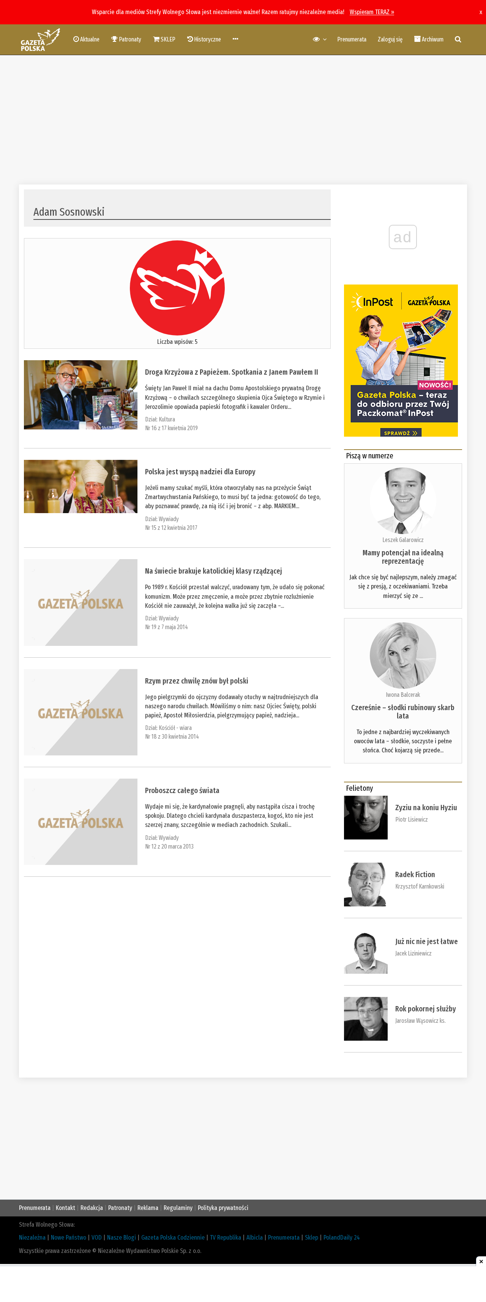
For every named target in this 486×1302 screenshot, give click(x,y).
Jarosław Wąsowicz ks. (420, 1020)
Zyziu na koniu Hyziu (426, 807)
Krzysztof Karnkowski (419, 886)
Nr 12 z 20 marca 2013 (169, 846)
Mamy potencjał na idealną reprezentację (403, 557)
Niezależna (32, 1238)
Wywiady (169, 519)
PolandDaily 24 (341, 1238)
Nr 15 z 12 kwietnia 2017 (171, 527)
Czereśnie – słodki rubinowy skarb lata (402, 711)
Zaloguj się (390, 39)
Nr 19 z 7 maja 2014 (166, 627)
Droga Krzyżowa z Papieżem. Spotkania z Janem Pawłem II (231, 372)
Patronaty (120, 1208)
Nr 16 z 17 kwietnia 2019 (171, 428)
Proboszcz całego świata (182, 790)
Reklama (147, 1208)
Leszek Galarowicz (403, 540)
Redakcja (91, 1208)
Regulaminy (178, 1208)
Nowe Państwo (68, 1238)
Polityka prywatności (223, 1208)
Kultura (167, 419)
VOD (97, 1238)
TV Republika (225, 1238)
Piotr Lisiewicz (411, 819)
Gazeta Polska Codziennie (173, 1238)
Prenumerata (351, 39)
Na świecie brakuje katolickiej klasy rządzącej (213, 570)
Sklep (311, 1238)
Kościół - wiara (175, 727)
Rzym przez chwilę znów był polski (196, 680)
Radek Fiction (415, 874)
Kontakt (65, 1208)
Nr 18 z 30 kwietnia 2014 (172, 736)
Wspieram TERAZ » (372, 12)
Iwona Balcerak (403, 694)
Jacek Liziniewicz (413, 953)
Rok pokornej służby (425, 1008)
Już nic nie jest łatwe (426, 941)
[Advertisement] (243, 120)
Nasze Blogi (121, 1238)
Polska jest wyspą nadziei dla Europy (200, 471)
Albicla (254, 1238)
